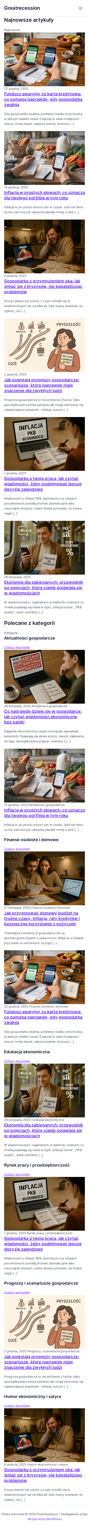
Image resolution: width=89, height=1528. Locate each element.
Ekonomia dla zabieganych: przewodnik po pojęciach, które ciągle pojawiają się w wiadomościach (43, 587)
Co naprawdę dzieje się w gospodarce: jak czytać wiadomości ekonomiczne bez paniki (43, 717)
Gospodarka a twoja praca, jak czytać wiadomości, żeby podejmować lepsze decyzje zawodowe (43, 484)
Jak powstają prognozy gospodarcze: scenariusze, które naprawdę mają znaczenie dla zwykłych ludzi (41, 385)
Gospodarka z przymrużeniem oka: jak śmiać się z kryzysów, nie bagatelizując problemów (43, 286)
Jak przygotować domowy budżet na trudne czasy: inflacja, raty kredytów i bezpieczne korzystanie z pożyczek (42, 918)
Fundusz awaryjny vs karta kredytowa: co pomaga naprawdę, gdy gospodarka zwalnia (43, 99)
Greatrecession (22, 8)
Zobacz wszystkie (17, 647)
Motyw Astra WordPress (45, 1519)
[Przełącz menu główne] (80, 8)
